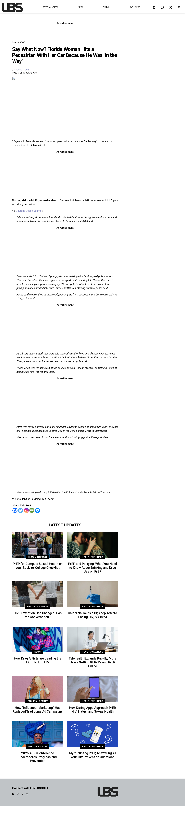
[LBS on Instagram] (162, 7)
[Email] (31, 510)
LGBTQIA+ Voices (50, 7)
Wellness (135, 7)
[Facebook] (14, 510)
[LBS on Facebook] (154, 7)
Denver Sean (22, 70)
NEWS (22, 42)
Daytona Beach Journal (29, 210)
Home (15, 42)
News (81, 7)
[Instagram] (26, 510)
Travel (107, 7)
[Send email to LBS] (179, 7)
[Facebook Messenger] (37, 510)
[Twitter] (20, 510)
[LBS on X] (170, 7)
